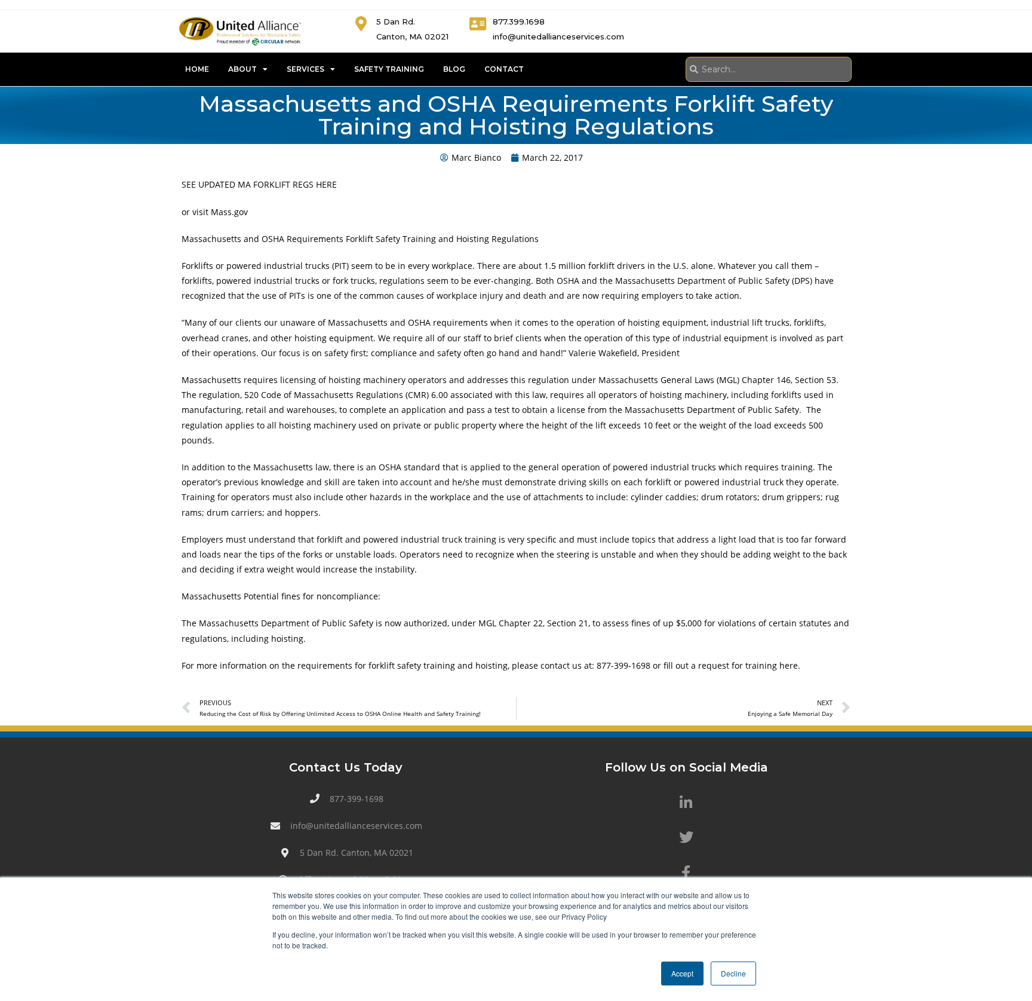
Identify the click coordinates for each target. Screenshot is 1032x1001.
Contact (504, 69)
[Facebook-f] (686, 872)
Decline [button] (733, 973)
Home (197, 69)
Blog (454, 69)
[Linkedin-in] (686, 802)
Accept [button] (682, 973)
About (242, 69)
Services (305, 69)
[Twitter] (686, 837)
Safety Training (389, 69)
